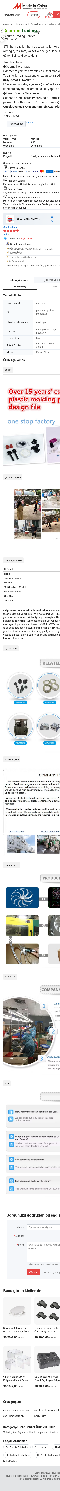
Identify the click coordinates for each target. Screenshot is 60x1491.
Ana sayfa (7, 24)
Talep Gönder (16, 123)
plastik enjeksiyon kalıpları (16, 1409)
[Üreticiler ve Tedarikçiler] (30, 5)
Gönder (33, 1272)
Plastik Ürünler (37, 24)
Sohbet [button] (29, 122)
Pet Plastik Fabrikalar (17, 1447)
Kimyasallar (21, 24)
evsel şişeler (40, 1415)
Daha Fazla (9, 1461)
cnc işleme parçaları (13, 1415)
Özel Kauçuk (41, 1447)
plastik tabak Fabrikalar (18, 1455)
